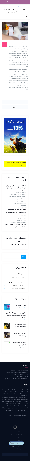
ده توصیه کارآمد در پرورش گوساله (18, 285)
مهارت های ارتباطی (14, 101)
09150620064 (18, 241)
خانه (19, 431)
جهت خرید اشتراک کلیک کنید (17, 209)
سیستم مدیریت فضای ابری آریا (16, 443)
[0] (26, 16)
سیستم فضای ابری (17, 449)
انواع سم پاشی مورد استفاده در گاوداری (17, 282)
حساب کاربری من (20, 434)
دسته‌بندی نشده (24, 42)
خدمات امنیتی (16, 107)
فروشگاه (11, 434)
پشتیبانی (20, 440)
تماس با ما (19, 437)
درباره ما (12, 440)
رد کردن (7, 1)
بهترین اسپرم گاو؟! (22, 274)
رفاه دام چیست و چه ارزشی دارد (19, 288)
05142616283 (18, 244)
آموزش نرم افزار (16, 446)
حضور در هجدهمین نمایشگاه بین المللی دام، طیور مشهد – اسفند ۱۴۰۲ (16, 315)
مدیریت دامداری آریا (14, 9)
